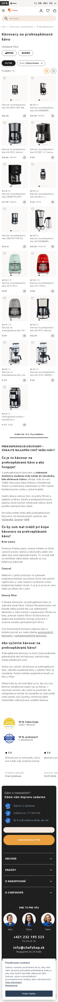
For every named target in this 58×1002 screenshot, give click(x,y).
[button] (29, 63)
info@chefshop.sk (29, 948)
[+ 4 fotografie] (15, 353)
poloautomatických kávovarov (31, 635)
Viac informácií (13, 982)
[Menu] (3, 10)
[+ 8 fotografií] (15, 175)
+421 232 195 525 (29, 937)
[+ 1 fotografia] (43, 133)
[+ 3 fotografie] (43, 88)
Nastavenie (11, 985)
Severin (18, 519)
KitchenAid (7, 519)
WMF (27, 519)
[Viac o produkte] (15, 133)
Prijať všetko (28, 994)
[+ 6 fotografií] (15, 88)
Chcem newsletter (29, 840)
